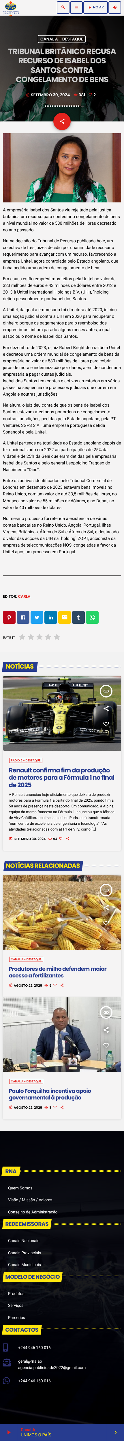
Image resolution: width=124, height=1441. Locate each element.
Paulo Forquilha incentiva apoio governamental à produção (50, 1094)
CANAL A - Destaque (61, 39)
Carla (24, 596)
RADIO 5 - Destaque (25, 760)
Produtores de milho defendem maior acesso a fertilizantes (57, 972)
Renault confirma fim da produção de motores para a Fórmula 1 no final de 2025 (61, 777)
